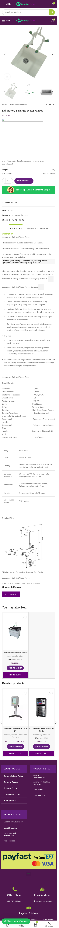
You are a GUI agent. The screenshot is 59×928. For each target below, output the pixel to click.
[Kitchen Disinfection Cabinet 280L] (41, 707)
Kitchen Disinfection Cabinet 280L (41, 729)
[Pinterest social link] (16, 220)
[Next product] (53, 104)
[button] (5, 54)
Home (4, 104)
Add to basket (24, 181)
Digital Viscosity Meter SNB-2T (15, 729)
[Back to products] (50, 104)
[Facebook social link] (9, 220)
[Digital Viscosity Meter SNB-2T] (15, 707)
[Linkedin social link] (19, 220)
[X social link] (13, 220)
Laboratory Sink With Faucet (15, 652)
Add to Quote (11, 594)
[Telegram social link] (23, 220)
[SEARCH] (52, 12)
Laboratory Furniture (18, 104)
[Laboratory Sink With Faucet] (15, 631)
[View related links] (51, 279)
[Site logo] (28, 4)
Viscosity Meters (10, 734)
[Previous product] (46, 104)
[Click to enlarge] (7, 76)
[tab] (16, 228)
